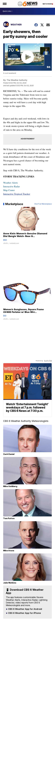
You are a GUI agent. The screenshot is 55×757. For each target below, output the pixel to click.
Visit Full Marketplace (43, 204)
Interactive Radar (11, 186)
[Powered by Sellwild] (48, 361)
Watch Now (47, 4)
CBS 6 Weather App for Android (24, 609)
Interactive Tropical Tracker (16, 193)
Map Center (9, 190)
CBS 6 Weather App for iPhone (24, 613)
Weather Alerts (10, 182)
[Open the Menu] (4, 4)
